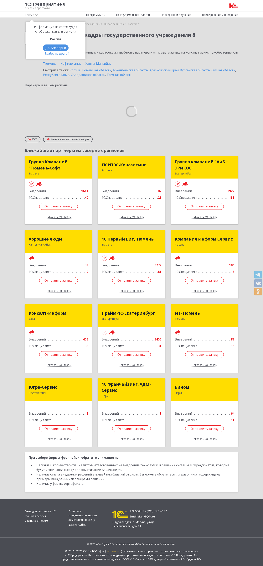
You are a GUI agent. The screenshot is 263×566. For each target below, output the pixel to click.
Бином (182, 387)
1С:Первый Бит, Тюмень (128, 239)
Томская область (119, 75)
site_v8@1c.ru (146, 516)
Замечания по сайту (82, 520)
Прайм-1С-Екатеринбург (128, 313)
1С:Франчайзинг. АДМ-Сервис (126, 387)
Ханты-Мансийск (98, 63)
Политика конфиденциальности (83, 513)
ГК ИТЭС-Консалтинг (124, 165)
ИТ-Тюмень (187, 313)
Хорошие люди (45, 239)
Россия (75, 70)
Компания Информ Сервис (204, 239)
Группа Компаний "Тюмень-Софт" (48, 165)
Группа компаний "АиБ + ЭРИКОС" (201, 165)
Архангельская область (130, 70)
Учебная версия (35, 516)
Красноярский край (164, 70)
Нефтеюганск (70, 63)
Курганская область (195, 70)
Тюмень (49, 63)
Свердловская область (88, 75)
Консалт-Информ (47, 313)
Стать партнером (36, 520)
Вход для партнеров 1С (40, 511)
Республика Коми (56, 75)
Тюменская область (96, 70)
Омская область (223, 70)
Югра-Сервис (43, 387)
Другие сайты (77, 524)
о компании (113, 551)
